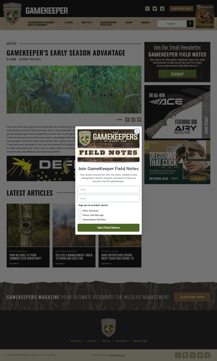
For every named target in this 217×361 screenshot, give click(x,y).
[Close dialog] (137, 131)
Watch (86, 22)
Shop (129, 22)
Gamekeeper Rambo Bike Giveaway (41, 23)
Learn (69, 22)
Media (145, 22)
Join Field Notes (108, 228)
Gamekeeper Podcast (108, 23)
